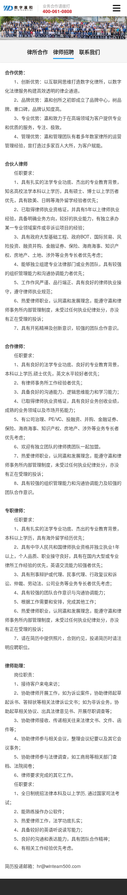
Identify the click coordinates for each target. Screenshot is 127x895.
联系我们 (89, 52)
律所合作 (37, 52)
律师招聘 (63, 52)
